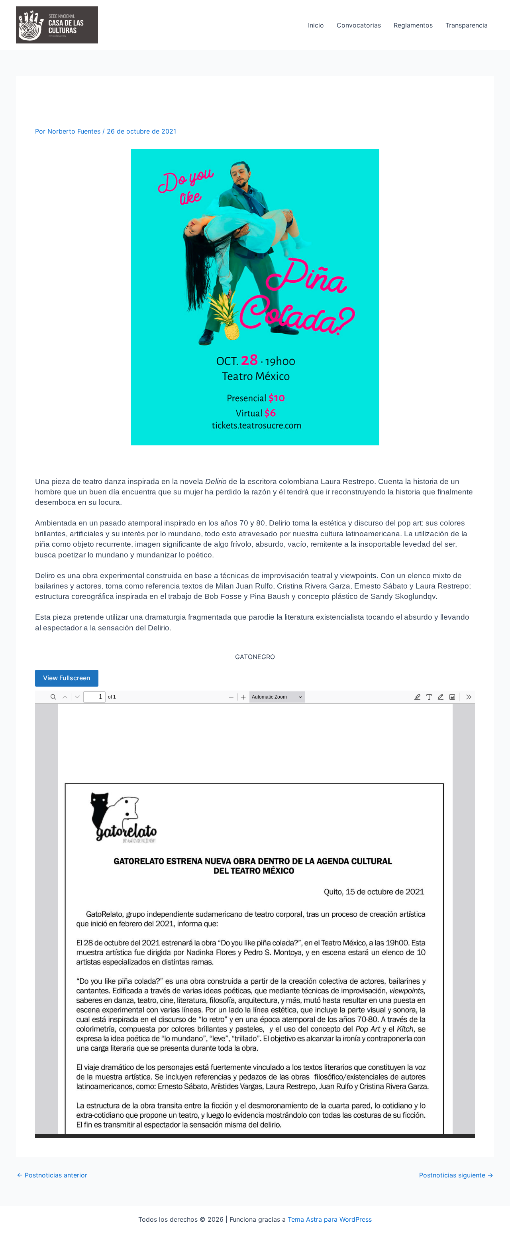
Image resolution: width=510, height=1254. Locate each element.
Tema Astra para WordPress (330, 1219)
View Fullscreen (66, 678)
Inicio (316, 25)
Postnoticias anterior (52, 1175)
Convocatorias (359, 25)
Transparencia (466, 25)
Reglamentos (413, 25)
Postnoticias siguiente (456, 1175)
